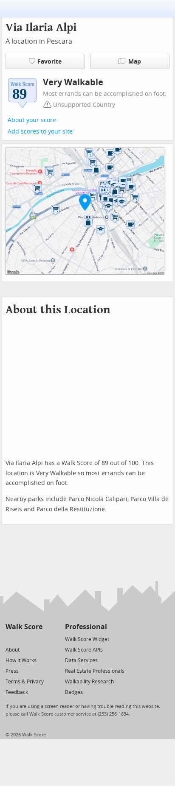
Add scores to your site (40, 131)
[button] (85, 202)
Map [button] (134, 61)
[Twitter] (10, 639)
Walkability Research (89, 682)
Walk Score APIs (84, 650)
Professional (86, 627)
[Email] (37, 639)
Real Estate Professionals (94, 671)
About (13, 650)
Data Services (81, 660)
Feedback (17, 692)
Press (12, 671)
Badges (74, 692)
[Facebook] (23, 639)
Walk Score (24, 627)
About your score (32, 120)
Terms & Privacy (25, 682)
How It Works (21, 660)
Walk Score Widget (87, 639)
